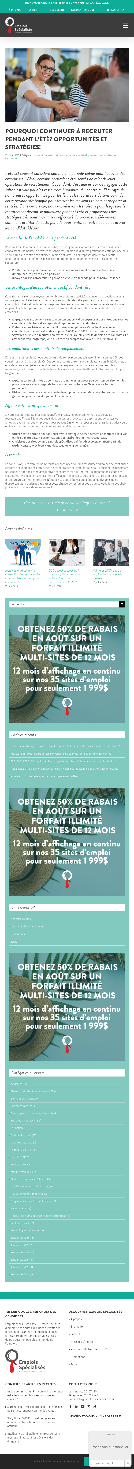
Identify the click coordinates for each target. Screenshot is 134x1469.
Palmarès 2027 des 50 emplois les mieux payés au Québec (109, 574)
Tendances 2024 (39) (22, 1259)
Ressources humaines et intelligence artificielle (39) (41, 1215)
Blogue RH (77, 1326)
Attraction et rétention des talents (63, 155)
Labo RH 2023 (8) (20, 1157)
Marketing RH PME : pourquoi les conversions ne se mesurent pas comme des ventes (61, 753)
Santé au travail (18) (22, 1223)
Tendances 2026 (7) (22, 1274)
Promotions (18, 934)
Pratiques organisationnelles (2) (29, 1193)
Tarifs (14, 941)
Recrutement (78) (21, 1208)
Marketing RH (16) (21, 1164)
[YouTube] (82, 1406)
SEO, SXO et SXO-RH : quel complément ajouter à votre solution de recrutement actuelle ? (65, 576)
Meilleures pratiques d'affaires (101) (32, 1179)
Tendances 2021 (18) (22, 1237)
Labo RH (76, 1334)
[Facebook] (70, 1406)
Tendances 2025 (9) (22, 1267)
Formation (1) (18, 1128)
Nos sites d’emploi (21, 918)
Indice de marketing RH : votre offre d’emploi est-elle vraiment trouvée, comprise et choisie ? (22, 576)
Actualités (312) (19, 1084)
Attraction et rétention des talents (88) (33, 1091)
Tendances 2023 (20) (22, 1252)
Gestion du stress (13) (23, 1135)
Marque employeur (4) (24, 1171)
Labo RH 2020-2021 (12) (24, 1149)
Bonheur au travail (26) (24, 1098)
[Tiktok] (95, 1406)
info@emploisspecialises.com (95, 1399)
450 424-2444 (91, 1395)
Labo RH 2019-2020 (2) (23, 1142)
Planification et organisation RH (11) (32, 1186)
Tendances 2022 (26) (22, 1245)
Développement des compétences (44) (33, 1113)
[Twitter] (89, 1406)
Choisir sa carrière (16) (24, 1106)
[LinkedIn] (76, 1406)
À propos (76, 1319)
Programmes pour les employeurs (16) (33, 1201)
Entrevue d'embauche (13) (26, 1120)
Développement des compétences (98, 155)
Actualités (39, 155)
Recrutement (11, 158)
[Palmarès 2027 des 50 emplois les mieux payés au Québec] (111, 540)
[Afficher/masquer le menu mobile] (126, 25)
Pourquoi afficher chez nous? (28, 926)
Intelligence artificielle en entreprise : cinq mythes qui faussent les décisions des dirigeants (64, 768)
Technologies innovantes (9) (27, 1230)
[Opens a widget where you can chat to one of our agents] (110, 1449)
